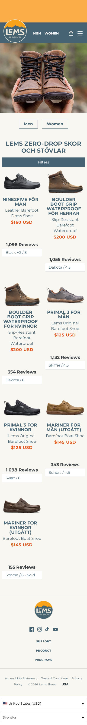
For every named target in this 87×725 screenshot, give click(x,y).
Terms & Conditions (54, 678)
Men (28, 124)
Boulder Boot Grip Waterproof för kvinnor (20, 319)
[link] (22, 182)
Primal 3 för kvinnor (20, 427)
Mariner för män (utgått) (63, 427)
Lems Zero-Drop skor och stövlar (43, 147)
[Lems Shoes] (43, 610)
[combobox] (43, 703)
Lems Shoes (47, 684)
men (37, 33)
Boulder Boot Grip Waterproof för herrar (64, 206)
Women (55, 124)
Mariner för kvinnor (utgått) (20, 528)
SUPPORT (43, 641)
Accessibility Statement (21, 678)
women (52, 33)
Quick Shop (24, 187)
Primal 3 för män (64, 314)
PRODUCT (43, 650)
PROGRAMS (43, 660)
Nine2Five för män (21, 202)
